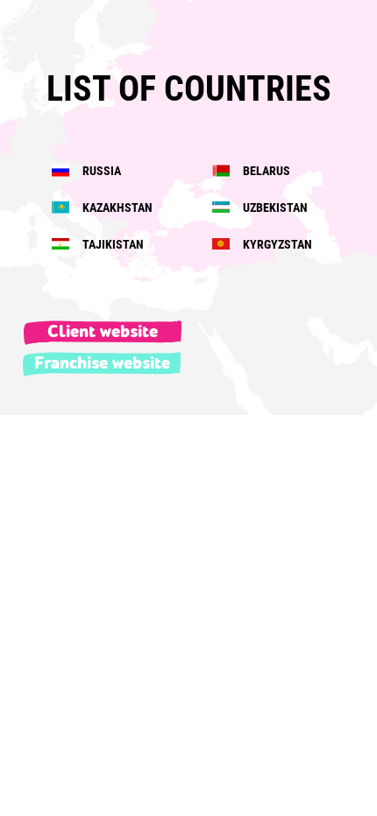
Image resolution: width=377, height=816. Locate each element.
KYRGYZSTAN (276, 244)
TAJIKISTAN (112, 244)
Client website (102, 331)
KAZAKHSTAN (116, 207)
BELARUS (265, 171)
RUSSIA (100, 171)
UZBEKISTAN (274, 207)
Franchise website (102, 363)
